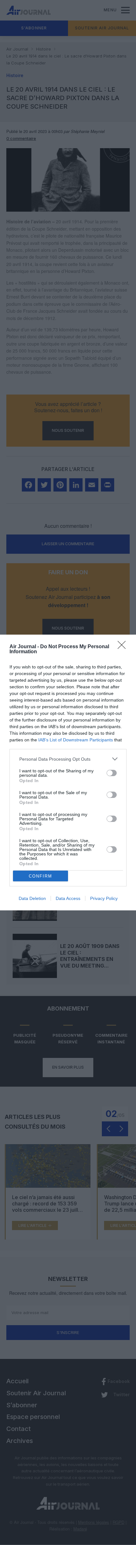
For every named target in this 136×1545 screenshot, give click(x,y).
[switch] (112, 773)
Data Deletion (32, 898)
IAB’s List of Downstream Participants (75, 739)
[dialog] (68, 772)
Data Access (68, 898)
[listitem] (68, 759)
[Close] (124, 647)
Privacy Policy (104, 898)
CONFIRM (40, 876)
